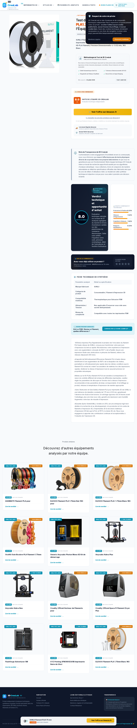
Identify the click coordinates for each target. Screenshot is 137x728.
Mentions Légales (94, 39)
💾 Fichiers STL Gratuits (68, 5)
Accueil (38, 698)
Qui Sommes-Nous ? (76, 698)
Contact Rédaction (76, 705)
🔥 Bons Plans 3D (106, 5)
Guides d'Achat (41, 700)
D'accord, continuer (122, 39)
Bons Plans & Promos (43, 705)
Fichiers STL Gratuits (42, 703)
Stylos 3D (47, 5)
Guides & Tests (88, 5)
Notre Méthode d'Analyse (78, 700)
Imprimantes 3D (30, 5)
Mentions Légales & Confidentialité (81, 703)
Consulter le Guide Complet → (117, 328)
